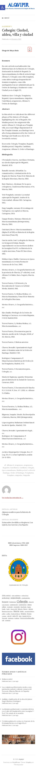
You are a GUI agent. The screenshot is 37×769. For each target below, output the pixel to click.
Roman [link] (29, 614)
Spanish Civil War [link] (26, 616)
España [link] (29, 607)
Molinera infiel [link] (7, 679)
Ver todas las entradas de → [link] (12, 498)
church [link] (31, 602)
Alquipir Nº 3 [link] (7, 26)
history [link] (25, 609)
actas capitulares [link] (16, 595)
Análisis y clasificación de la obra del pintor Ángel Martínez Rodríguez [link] (17, 700)
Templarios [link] (29, 473)
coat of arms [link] (5, 604)
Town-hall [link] (4, 618)
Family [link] (8, 609)
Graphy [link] (28, 762)
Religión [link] (23, 614)
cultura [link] (29, 605)
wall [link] (3, 620)
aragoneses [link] (28, 465)
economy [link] (10, 607)
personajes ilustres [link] (29, 611)
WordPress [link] (16, 762)
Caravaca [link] (12, 602)
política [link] (8, 614)
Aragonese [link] (19, 465)
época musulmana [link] (9, 470)
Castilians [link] (23, 468)
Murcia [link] (16, 611)
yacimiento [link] (7, 620)
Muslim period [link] (21, 470)
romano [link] (4, 616)
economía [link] (17, 607)
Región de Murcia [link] (15, 614)
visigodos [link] (18, 475)
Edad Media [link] (23, 607)
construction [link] (22, 604)
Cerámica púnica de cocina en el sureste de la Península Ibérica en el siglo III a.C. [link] (18, 722)
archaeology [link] (25, 595)
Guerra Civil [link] (14, 609)
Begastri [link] (6, 468)
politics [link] (4, 614)
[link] (2, 7)
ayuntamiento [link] (26, 598)
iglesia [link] (31, 609)
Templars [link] (10, 475)
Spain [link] (20, 616)
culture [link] (4, 607)
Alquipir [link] (21, 759)
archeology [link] (6, 598)
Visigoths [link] (26, 475)
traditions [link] (16, 618)
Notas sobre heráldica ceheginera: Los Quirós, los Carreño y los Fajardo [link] (17, 523)
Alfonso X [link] (10, 465)
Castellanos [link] (14, 468)
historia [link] (20, 609)
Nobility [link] (22, 611)
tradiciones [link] (11, 618)
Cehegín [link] (31, 468)
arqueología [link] (16, 598)
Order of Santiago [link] (17, 473)
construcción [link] (14, 604)
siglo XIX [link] (9, 616)
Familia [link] (4, 609)
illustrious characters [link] (7, 611)
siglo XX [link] (15, 616)
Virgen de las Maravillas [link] (27, 618)
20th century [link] (6, 595)
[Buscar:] (33, 18)
